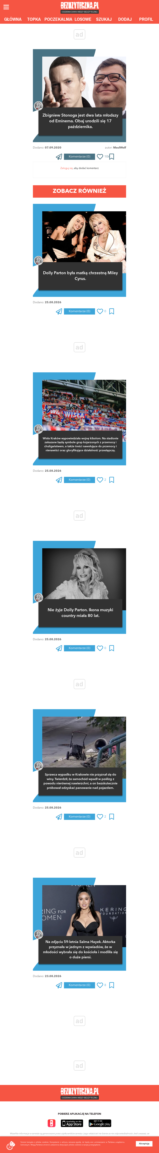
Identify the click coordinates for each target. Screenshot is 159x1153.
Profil (146, 19)
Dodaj (125, 19)
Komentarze (79, 156)
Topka (34, 19)
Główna (13, 19)
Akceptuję (144, 1144)
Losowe (83, 19)
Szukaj (104, 19)
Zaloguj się (66, 168)
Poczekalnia (58, 19)
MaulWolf (119, 147)
